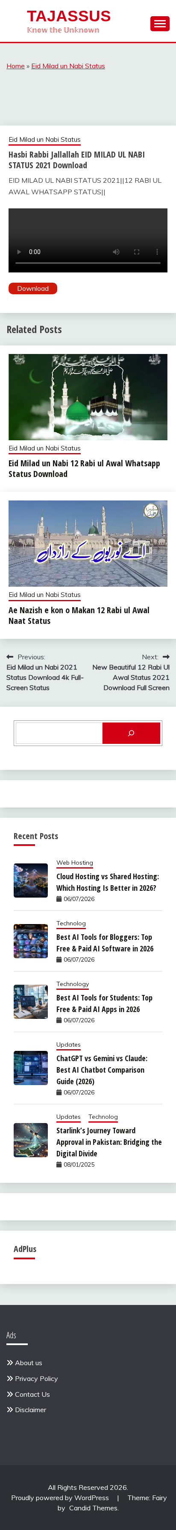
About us (28, 1362)
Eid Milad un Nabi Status (68, 65)
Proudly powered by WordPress (61, 1497)
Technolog (71, 923)
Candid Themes (93, 1508)
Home (15, 65)
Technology (72, 984)
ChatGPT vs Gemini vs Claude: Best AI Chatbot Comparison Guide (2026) (101, 1069)
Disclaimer (30, 1409)
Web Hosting (74, 862)
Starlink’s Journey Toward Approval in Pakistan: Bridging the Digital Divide (109, 1141)
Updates (68, 1044)
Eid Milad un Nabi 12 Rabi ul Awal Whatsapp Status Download (84, 468)
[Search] (131, 733)
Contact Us (32, 1394)
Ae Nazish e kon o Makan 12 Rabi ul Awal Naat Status (79, 615)
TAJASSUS (69, 16)
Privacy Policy (36, 1378)
